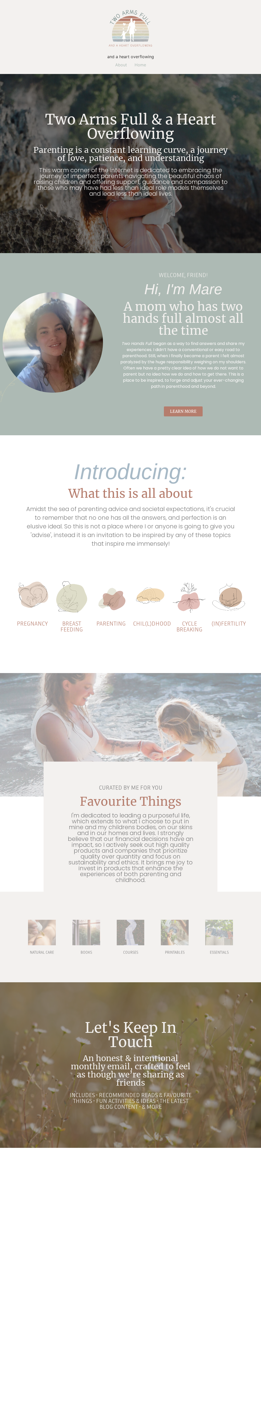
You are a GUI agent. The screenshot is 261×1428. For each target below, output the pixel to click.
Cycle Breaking (189, 626)
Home (140, 64)
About (121, 64)
